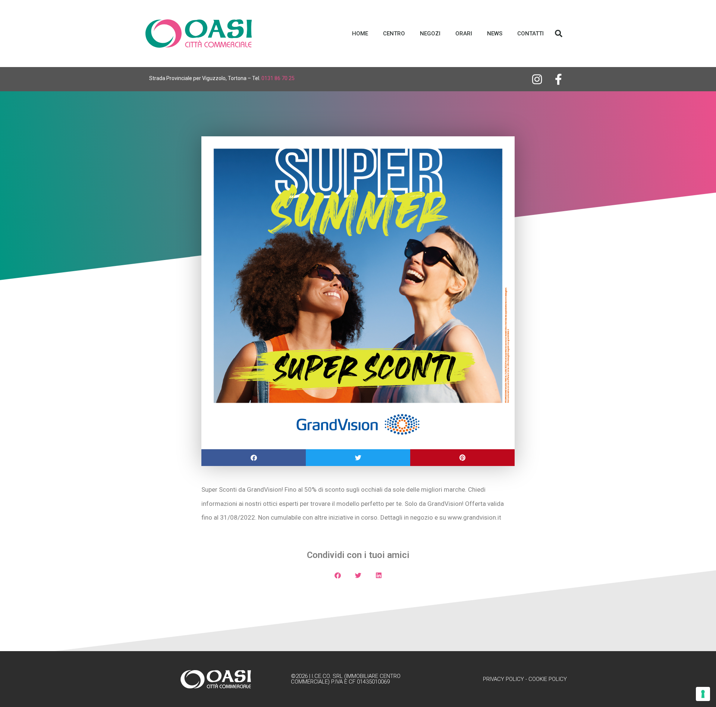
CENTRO (394, 33)
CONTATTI (530, 33)
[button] (558, 33)
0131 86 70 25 (278, 78)
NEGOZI (430, 33)
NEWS (494, 33)
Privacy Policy (503, 679)
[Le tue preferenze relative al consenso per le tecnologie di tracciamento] (703, 694)
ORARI (463, 33)
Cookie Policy (547, 679)
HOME (360, 33)
